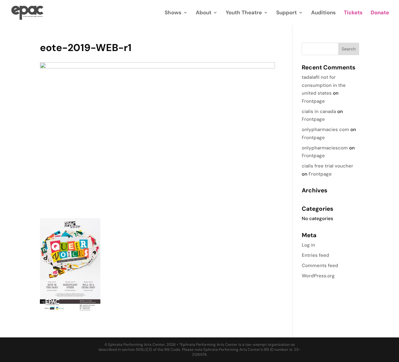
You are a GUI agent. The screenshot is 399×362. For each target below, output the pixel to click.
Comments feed (320, 265)
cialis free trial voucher (327, 166)
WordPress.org (318, 276)
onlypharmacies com (325, 129)
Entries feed (315, 255)
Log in (308, 245)
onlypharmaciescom (325, 148)
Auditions (323, 13)
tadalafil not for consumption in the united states (324, 85)
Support (286, 13)
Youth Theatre (244, 13)
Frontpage (313, 101)
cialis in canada (319, 111)
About (203, 13)
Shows (173, 13)
